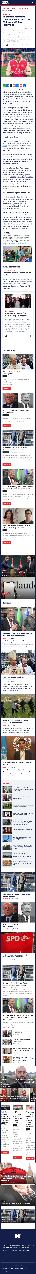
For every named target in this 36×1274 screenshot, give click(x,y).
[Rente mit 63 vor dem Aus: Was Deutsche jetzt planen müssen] (18, 438)
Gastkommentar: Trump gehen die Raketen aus (22, 830)
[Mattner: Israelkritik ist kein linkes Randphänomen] (18, 400)
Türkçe (2, 1122)
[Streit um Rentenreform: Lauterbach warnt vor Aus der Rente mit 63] (18, 942)
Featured (5, 530)
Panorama (6, 8)
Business (5, 593)
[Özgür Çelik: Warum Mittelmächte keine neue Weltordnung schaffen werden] (7, 855)
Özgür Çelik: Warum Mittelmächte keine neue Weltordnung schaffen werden (22, 855)
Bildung (3, 1173)
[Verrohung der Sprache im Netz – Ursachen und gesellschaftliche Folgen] (7, 847)
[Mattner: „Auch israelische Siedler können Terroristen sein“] (18, 706)
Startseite (24, 8)
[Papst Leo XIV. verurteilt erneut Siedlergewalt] (18, 361)
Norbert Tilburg (13, 452)
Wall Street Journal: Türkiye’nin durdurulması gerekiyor (5, 1116)
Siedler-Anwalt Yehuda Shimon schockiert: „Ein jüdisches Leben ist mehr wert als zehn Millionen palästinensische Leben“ (22, 822)
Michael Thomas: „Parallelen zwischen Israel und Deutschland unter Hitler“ (18, 488)
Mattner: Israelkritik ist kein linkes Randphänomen (23, 797)
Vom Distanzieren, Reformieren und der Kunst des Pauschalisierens (22, 838)
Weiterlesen (7, 388)
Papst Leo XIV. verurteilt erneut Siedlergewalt (15, 678)
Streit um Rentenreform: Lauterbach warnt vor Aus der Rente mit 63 (15, 955)
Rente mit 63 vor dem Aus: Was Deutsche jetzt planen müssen (15, 449)
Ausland (15, 8)
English (4, 570)
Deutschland (6, 415)
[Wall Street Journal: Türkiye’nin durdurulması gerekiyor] (5, 1107)
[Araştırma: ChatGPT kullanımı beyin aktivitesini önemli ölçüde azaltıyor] (30, 1107)
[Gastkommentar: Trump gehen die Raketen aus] (7, 830)
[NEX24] (7, 45)
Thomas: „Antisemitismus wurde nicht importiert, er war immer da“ (23, 863)
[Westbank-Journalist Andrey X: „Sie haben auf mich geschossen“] (18, 516)
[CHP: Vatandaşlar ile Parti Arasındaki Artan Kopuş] (18, 1107)
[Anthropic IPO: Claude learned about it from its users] (18, 588)
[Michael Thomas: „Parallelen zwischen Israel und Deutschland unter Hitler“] (18, 477)
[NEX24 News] (18, 1236)
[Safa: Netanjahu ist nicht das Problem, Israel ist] (18, 748)
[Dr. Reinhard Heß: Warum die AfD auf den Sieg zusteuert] (7, 814)
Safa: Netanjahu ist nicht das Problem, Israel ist (18, 763)
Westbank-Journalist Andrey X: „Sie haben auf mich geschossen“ (16, 527)
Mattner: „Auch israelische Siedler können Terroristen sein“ (16, 722)
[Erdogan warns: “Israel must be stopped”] (18, 566)
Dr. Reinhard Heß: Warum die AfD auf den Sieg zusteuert (23, 813)
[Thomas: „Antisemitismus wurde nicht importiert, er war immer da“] (7, 863)
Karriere (3, 1201)
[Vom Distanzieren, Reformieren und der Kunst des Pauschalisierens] (7, 838)
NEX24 (13, 45)
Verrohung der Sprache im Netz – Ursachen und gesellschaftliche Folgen (23, 847)
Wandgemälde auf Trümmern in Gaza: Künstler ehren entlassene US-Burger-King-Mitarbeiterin (23, 1059)
